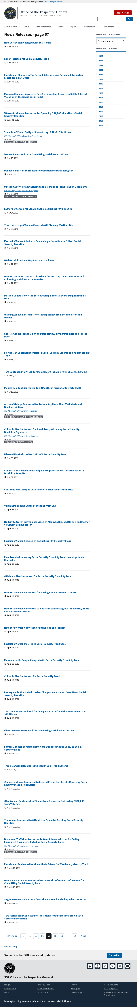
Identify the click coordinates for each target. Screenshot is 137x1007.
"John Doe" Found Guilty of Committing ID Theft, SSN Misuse (38, 132)
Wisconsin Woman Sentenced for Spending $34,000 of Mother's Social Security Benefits (43, 115)
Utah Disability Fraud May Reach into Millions (29, 260)
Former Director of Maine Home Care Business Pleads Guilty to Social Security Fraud (42, 748)
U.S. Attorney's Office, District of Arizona (20, 411)
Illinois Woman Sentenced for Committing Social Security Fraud (39, 730)
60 (74, 935)
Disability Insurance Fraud (18, 442)
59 (62, 935)
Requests (111, 988)
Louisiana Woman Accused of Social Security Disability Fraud (37, 541)
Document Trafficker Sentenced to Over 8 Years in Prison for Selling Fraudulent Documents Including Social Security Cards (41, 841)
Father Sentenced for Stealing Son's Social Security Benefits (38, 208)
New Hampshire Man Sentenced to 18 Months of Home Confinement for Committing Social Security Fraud (44, 882)
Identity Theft (43, 984)
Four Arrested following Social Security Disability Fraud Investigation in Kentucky (44, 559)
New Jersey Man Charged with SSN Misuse (27, 42)
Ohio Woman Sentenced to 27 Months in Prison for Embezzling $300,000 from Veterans (44, 803)
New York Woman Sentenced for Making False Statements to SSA (40, 592)
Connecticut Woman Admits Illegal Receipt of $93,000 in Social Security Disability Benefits (44, 472)
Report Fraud (123, 13)
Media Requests (111, 984)
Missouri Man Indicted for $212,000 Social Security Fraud (35, 454)
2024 (101, 65)
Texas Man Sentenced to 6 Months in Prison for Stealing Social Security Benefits (43, 822)
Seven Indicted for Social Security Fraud (26, 58)
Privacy (74, 984)
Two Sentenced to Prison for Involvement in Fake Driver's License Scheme (45, 371)
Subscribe (114, 955)
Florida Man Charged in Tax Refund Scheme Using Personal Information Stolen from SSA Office (43, 76)
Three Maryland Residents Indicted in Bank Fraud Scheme (36, 765)
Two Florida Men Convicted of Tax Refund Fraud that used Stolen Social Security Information (44, 917)
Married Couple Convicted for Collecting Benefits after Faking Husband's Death (45, 297)
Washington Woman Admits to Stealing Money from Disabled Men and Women (43, 316)
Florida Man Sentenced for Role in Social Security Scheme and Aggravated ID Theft (47, 354)
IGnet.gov (75, 988)
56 (42, 935)
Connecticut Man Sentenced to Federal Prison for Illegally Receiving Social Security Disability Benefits (45, 784)
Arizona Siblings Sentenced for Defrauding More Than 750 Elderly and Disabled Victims (43, 406)
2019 (101, 88)
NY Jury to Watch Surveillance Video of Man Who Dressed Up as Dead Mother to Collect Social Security (47, 523)
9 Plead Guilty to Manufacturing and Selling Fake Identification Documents (45, 186)
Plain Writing (43, 992)
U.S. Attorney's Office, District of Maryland (21, 190)
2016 (101, 102)
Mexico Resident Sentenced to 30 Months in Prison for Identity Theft (42, 388)
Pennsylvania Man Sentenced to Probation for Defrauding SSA (38, 170)
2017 (101, 97)
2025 (101, 60)
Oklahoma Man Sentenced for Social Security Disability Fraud (38, 576)
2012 (101, 120)
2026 (101, 56)
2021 (101, 79)
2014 (101, 111)
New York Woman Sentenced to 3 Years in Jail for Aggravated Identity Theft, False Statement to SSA (47, 610)
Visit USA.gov (64, 1001)
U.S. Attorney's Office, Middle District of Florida (23, 136)
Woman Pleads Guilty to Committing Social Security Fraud (36, 154)
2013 (101, 116)
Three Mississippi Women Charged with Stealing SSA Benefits (38, 225)
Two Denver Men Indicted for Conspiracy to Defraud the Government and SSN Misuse (45, 713)
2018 (101, 93)
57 (49, 935)
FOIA (6, 992)
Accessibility (10, 988)
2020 (101, 83)
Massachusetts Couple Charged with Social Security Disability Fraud (42, 660)
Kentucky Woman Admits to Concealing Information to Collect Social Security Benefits (42, 243)
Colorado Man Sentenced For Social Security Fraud (32, 676)
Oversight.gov (77, 992)
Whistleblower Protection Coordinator (116, 993)
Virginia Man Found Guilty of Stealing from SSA (30, 505)
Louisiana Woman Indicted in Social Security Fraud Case (35, 643)
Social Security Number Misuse (20, 142)
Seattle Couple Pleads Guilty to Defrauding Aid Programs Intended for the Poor (45, 335)
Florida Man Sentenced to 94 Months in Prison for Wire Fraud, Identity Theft (46, 864)
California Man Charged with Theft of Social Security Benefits (38, 489)
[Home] (36, 18)
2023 (101, 70)
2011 (101, 125)
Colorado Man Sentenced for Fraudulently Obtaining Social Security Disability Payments (41, 431)
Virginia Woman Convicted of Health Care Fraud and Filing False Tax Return (45, 899)
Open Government (45, 988)
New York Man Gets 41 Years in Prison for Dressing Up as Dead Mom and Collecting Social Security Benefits (44, 278)
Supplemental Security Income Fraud (23, 417)
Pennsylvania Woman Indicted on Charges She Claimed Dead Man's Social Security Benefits (45, 694)
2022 (101, 74)
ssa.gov (7, 984)
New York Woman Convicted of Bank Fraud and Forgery (34, 627)
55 (36, 935)
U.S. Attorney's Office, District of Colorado (21, 436)
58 (55, 935)
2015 (101, 106)
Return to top (11, 946)
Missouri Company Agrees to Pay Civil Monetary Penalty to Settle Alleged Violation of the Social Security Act (45, 95)
